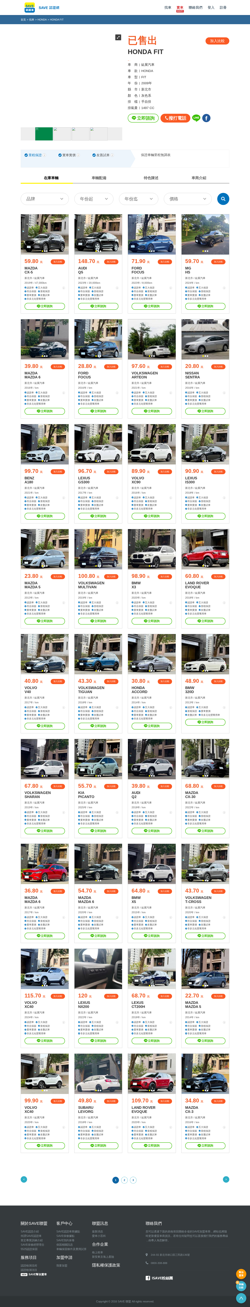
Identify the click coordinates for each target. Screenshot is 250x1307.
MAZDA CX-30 (191, 795)
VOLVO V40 (31, 690)
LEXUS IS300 (191, 480)
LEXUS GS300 (84, 480)
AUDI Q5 (82, 270)
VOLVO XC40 (31, 1005)
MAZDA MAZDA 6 (32, 375)
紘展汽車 (39, 278)
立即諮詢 (146, 118)
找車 (168, 7)
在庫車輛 (51, 178)
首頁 (23, 19)
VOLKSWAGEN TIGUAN (91, 690)
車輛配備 (99, 178)
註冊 (223, 7)
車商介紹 (199, 178)
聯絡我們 (196, 7)
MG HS (188, 270)
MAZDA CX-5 (31, 270)
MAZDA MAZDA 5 (32, 585)
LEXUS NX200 (84, 1005)
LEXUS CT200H (138, 1005)
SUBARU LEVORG (86, 1110)
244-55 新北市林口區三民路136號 (170, 1254)
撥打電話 (177, 118)
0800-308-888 (159, 1263)
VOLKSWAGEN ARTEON (145, 375)
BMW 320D (189, 690)
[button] (42, 251)
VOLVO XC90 (138, 480)
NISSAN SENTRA (192, 375)
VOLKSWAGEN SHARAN (38, 795)
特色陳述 (151, 178)
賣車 (180, 7)
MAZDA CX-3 (191, 1110)
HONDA (42, 19)
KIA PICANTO (86, 795)
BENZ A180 (29, 480)
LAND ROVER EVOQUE (197, 585)
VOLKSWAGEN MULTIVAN (91, 585)
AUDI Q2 (136, 795)
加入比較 (57, 261)
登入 (211, 7)
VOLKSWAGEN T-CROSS (198, 900)
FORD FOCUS (138, 270)
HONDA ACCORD (139, 690)
